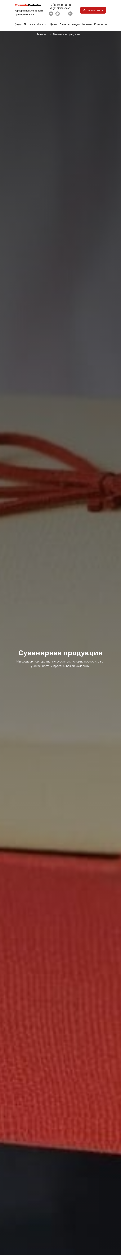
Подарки (29, 24)
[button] (93, 10)
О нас (18, 24)
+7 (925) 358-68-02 (60, 8)
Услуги (41, 24)
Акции (76, 24)
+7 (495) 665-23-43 (60, 4)
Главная (41, 34)
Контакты (100, 24)
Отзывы (87, 24)
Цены (53, 24)
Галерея (65, 24)
